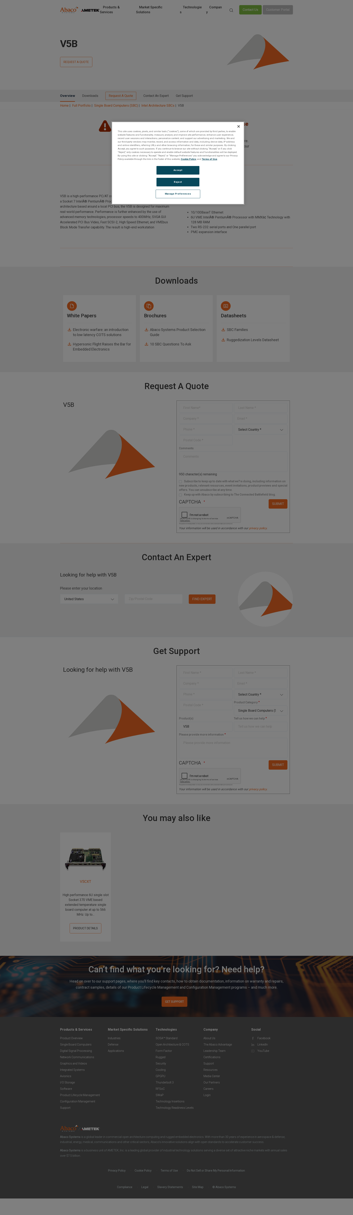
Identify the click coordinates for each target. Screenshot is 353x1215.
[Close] (238, 126)
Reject (178, 181)
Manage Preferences (178, 193)
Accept (178, 170)
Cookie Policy (188, 159)
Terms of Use (209, 159)
